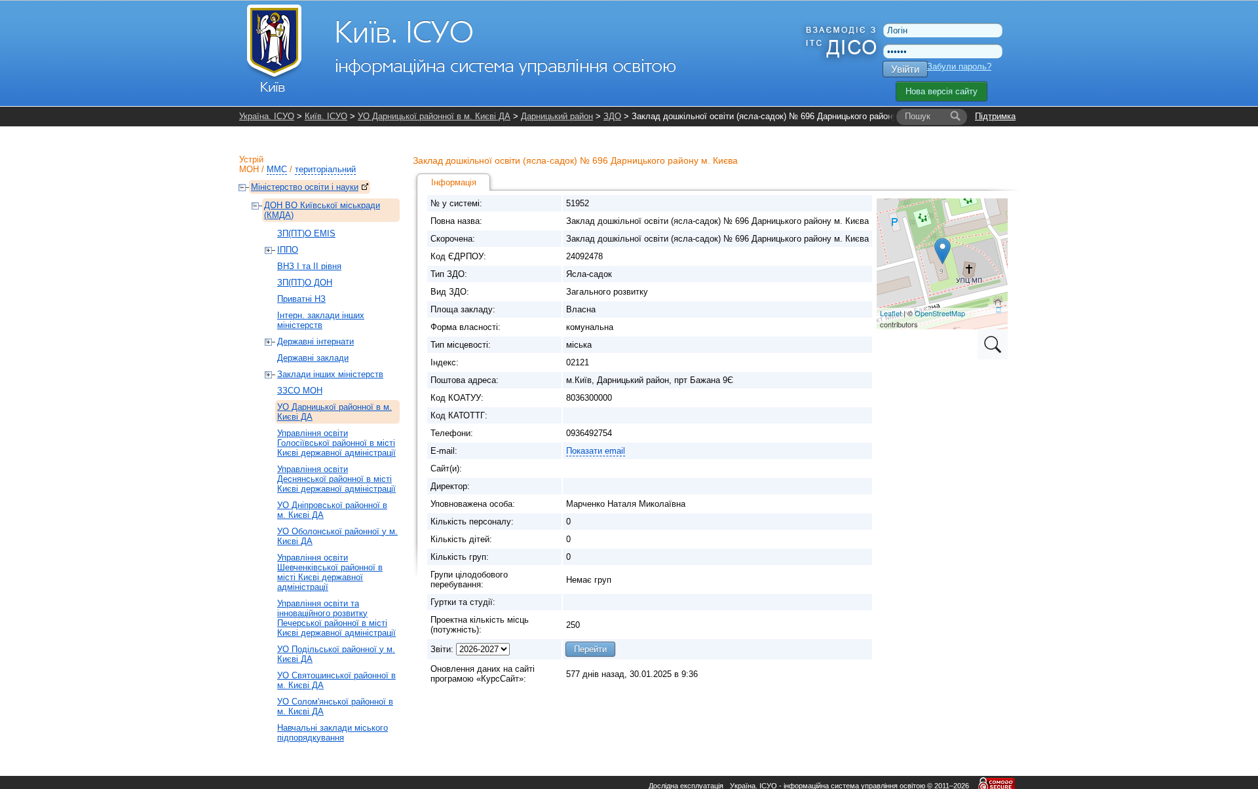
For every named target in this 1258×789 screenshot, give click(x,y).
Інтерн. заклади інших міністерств (320, 320)
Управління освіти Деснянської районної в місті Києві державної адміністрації (336, 479)
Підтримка (995, 116)
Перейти (590, 649)
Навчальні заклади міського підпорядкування (332, 733)
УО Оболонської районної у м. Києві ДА (337, 536)
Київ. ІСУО (326, 116)
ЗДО (612, 116)
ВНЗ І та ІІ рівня (309, 266)
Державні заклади (313, 358)
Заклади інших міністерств (330, 374)
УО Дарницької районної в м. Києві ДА (434, 116)
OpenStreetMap (940, 313)
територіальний (325, 169)
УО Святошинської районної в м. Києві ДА (336, 680)
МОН (249, 169)
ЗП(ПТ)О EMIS (306, 233)
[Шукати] (955, 116)
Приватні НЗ (301, 299)
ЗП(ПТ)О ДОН (304, 282)
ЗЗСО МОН (299, 390)
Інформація (453, 182)
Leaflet (891, 313)
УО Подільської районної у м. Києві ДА (336, 654)
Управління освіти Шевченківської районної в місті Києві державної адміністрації (330, 572)
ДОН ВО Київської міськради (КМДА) (322, 210)
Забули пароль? (959, 66)
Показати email (595, 451)
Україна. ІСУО (266, 116)
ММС (277, 169)
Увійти (905, 69)
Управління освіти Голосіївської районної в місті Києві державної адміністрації (336, 443)
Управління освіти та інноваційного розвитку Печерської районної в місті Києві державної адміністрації (336, 618)
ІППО (287, 250)
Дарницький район (557, 116)
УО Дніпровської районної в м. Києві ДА (332, 510)
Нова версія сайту (941, 91)
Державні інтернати (315, 341)
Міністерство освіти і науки (304, 187)
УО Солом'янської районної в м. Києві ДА (335, 706)
